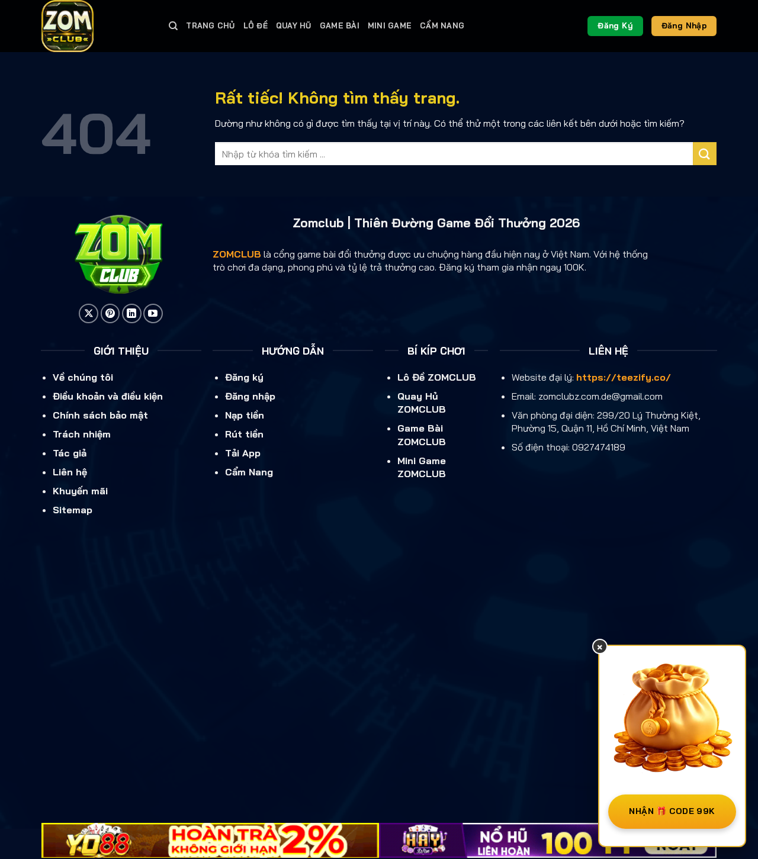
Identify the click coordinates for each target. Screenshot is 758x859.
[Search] (173, 26)
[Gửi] (705, 153)
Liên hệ (70, 472)
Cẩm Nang (442, 25)
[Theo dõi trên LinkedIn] (132, 313)
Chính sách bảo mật (100, 415)
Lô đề (255, 25)
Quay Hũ (293, 25)
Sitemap (72, 510)
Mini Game (390, 25)
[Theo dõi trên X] (88, 313)
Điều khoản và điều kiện (108, 396)
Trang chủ (210, 25)
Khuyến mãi (80, 491)
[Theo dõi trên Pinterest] (110, 313)
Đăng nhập (250, 396)
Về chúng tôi (83, 377)
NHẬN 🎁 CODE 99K (672, 811)
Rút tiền (244, 434)
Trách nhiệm (82, 434)
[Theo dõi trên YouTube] (153, 313)
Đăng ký (244, 377)
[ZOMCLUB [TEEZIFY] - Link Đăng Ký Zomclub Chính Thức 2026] (96, 26)
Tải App (243, 453)
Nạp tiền (244, 415)
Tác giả (69, 453)
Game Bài (339, 25)
